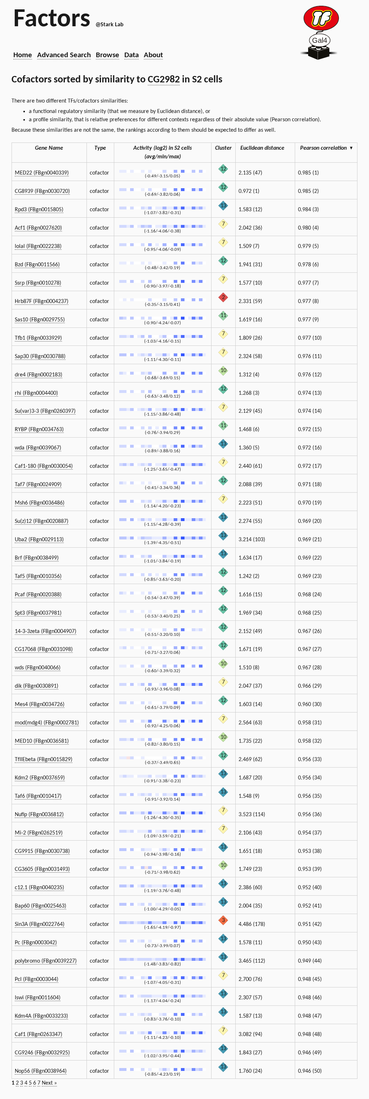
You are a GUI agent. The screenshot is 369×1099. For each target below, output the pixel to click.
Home (22, 55)
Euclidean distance (262, 148)
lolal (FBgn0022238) (38, 246)
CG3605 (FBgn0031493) (42, 869)
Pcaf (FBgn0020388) (38, 595)
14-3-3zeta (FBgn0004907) (45, 631)
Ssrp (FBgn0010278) (38, 283)
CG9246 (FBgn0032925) (42, 1053)
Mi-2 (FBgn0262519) (39, 833)
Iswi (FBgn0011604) (38, 998)
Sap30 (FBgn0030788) (40, 356)
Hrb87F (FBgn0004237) (41, 301)
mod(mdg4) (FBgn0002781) (47, 723)
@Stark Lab (109, 25)
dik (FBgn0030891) (36, 686)
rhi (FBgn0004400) (36, 393)
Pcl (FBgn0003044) (36, 979)
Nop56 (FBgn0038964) (41, 1071)
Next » (49, 1083)
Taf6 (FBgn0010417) (38, 796)
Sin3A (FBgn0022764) (40, 924)
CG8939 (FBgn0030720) (42, 191)
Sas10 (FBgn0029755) (40, 320)
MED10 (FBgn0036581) (42, 741)
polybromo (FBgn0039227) (46, 961)
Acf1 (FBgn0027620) (38, 228)
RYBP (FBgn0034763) (39, 430)
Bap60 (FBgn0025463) (40, 906)
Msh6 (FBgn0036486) (40, 503)
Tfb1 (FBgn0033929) (38, 338)
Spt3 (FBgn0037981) (38, 613)
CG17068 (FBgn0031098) (44, 649)
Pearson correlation (326, 148)
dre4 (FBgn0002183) (38, 375)
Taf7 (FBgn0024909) (38, 485)
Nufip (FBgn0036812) (39, 815)
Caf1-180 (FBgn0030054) (44, 466)
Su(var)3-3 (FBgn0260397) (45, 411)
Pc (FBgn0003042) (36, 943)
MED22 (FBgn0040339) (42, 173)
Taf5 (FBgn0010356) (38, 576)
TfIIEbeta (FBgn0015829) (43, 760)
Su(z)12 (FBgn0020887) (41, 521)
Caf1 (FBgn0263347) (38, 1034)
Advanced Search (64, 55)
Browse (107, 55)
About (153, 55)
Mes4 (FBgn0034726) (40, 704)
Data (131, 55)
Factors (51, 20)
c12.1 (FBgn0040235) (39, 888)
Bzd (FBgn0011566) (37, 265)
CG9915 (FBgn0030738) (42, 851)
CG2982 (164, 80)
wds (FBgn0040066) (38, 668)
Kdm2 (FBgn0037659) (40, 778)
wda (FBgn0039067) (38, 448)
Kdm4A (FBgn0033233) (41, 1016)
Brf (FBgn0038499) (37, 558)
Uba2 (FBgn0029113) (39, 540)
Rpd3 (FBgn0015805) (39, 210)
